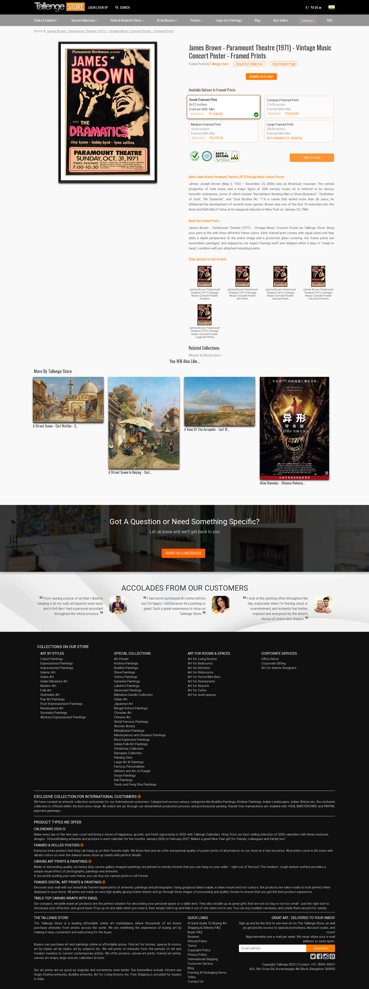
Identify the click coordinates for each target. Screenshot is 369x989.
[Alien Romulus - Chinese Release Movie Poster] (295, 428)
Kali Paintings (123, 780)
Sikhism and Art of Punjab (132, 771)
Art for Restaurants (201, 681)
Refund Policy (197, 941)
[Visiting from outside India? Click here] (139, 797)
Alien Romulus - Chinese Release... (282, 483)
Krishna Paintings (126, 663)
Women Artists (124, 726)
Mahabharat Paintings (129, 731)
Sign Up (103, 7)
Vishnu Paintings (125, 677)
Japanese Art (123, 704)
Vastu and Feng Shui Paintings (135, 784)
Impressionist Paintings (56, 668)
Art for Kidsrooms (200, 672)
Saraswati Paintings (128, 690)
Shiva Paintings (124, 672)
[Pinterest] (332, 958)
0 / (312, 7)
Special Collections (83, 20)
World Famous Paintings (131, 722)
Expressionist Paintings (56, 663)
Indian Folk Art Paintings (131, 744)
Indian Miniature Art (53, 681)
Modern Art (48, 686)
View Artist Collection (249, 63)
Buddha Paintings (126, 668)
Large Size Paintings (229, 20)
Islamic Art (48, 672)
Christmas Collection (129, 749)
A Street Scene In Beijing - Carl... (129, 472)
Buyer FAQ (195, 932)
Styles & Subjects (45, 20)
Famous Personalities (129, 766)
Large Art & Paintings (129, 762)
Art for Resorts (198, 686)
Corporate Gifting (273, 663)
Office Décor (270, 659)
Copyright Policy (199, 950)
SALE (329, 20)
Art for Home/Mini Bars (204, 677)
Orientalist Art (50, 695)
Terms (192, 946)
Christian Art (123, 713)
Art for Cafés (197, 690)
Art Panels (121, 659)
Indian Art (47, 677)
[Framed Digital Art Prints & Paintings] (103, 882)
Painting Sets (123, 757)
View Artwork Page (284, 63)
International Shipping (203, 959)
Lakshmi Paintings (126, 686)
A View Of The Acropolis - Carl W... (206, 429)
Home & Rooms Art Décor (126, 20)
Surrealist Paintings (53, 713)
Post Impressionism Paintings (61, 704)
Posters (195, 20)
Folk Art (45, 690)
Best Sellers (280, 20)
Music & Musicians (205, 355)
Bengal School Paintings (131, 708)
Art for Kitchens (199, 668)
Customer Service (200, 964)
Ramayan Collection (128, 753)
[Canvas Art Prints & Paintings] (89, 861)
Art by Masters (166, 20)
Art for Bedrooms (200, 663)
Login (91, 7)
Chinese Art (122, 717)
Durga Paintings (125, 775)
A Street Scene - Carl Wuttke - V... (55, 426)
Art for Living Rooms (202, 659)
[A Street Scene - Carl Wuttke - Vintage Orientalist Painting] (68, 399)
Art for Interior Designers (278, 668)
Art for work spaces (202, 695)
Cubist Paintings (51, 659)
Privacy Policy (197, 955)
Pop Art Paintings (52, 699)
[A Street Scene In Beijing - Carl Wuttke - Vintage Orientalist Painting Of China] (143, 423)
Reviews (193, 937)
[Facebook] (319, 958)
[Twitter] (313, 958)
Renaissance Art (51, 708)
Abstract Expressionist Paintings (63, 717)
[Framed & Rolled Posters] (82, 845)
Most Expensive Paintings (132, 740)
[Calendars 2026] (64, 829)
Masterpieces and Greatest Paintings (140, 735)
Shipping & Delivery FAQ (204, 928)
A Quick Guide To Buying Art (207, 923)
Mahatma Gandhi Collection (133, 695)
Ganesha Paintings (127, 681)
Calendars (307, 20)
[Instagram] (326, 958)
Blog (257, 20)
